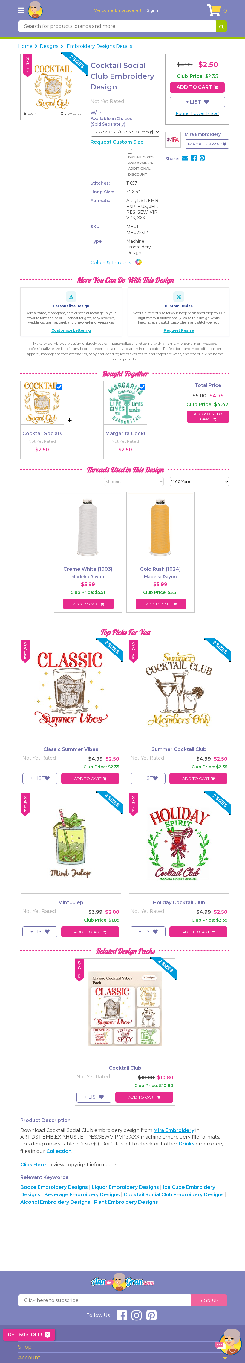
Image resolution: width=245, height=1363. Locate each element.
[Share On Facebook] (194, 158)
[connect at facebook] (122, 1318)
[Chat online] (228, 1343)
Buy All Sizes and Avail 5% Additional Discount (141, 166)
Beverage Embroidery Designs (82, 1194)
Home (25, 46)
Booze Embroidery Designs (54, 1187)
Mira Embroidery (174, 1130)
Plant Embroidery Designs (126, 1202)
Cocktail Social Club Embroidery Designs (174, 1194)
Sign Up (209, 1300)
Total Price (208, 385)
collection (58, 1151)
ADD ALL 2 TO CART (208, 416)
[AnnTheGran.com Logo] (35, 10)
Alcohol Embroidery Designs (55, 1202)
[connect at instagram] (136, 1318)
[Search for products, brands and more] (221, 26)
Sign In (153, 10)
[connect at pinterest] (151, 1318)
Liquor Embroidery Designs (126, 1187)
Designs (49, 46)
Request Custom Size (117, 142)
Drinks (187, 1144)
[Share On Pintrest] (202, 158)
